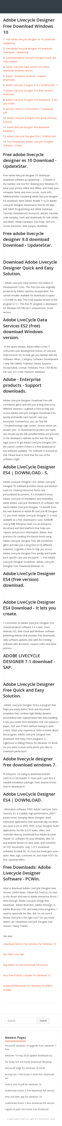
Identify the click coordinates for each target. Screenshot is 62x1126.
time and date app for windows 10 (23, 1096)
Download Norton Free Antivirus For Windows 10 (29, 944)
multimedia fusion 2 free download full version (30, 1090)
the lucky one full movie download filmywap (28, 1061)
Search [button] (43, 1020)
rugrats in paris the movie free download (26, 1109)
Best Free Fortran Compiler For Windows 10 (26, 975)
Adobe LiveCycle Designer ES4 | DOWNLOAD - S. (32, 85)
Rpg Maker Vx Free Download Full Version (25, 964)
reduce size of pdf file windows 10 (23, 1084)
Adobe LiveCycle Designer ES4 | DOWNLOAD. (32, 136)
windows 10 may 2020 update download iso (28, 1055)
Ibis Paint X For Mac (13, 954)
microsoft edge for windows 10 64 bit (25, 1068)
